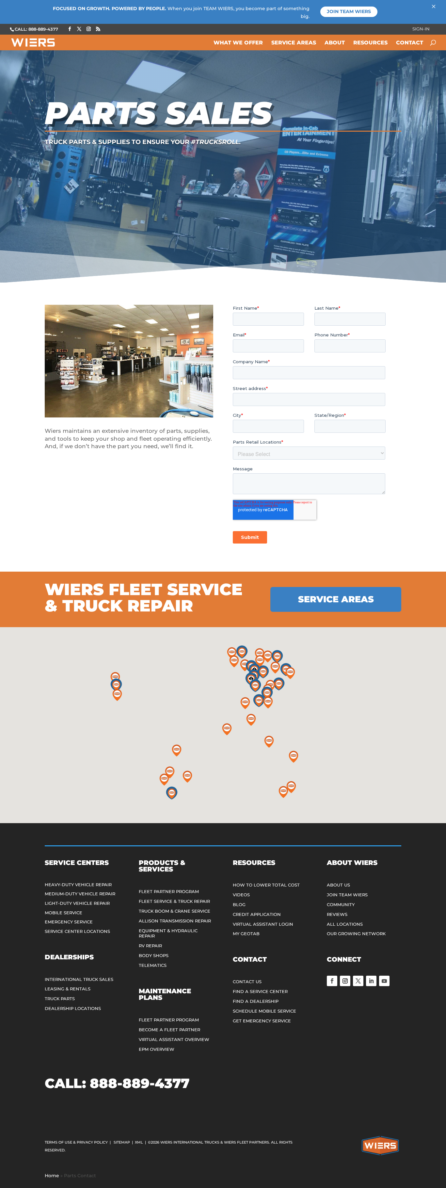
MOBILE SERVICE (63, 912)
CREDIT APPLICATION (257, 914)
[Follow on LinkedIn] (371, 981)
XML (139, 1142)
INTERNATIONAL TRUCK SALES (79, 979)
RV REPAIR (150, 945)
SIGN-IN (421, 29)
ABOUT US (338, 884)
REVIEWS (337, 914)
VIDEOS (241, 894)
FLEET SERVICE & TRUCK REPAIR (174, 901)
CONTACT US (247, 981)
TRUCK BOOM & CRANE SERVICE (174, 911)
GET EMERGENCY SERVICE (262, 1020)
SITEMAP (122, 1142)
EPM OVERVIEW (156, 1049)
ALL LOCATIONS (345, 924)
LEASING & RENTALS (67, 988)
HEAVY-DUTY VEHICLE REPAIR (78, 884)
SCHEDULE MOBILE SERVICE (264, 1011)
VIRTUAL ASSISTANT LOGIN (263, 924)
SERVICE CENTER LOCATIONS (77, 931)
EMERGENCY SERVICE (69, 921)
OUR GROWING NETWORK (356, 933)
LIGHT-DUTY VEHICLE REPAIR (77, 903)
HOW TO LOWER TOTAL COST (266, 884)
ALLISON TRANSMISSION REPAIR (175, 920)
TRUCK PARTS (60, 998)
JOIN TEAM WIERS (347, 894)
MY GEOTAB (246, 933)
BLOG (239, 904)
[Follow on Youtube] (384, 981)
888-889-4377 (139, 1083)
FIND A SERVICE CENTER (260, 991)
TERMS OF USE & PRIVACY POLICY (76, 1142)
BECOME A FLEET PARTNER (169, 1029)
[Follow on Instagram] (345, 981)
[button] (116, 685)
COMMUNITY (341, 904)
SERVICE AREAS (336, 599)
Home (52, 1176)
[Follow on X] (358, 981)
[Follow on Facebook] (332, 981)
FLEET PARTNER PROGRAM (169, 891)
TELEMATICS (153, 965)
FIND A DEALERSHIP (256, 1001)
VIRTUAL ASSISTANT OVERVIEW (174, 1039)
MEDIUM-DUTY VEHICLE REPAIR (80, 893)
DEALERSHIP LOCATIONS (73, 1008)
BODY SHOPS (153, 955)
